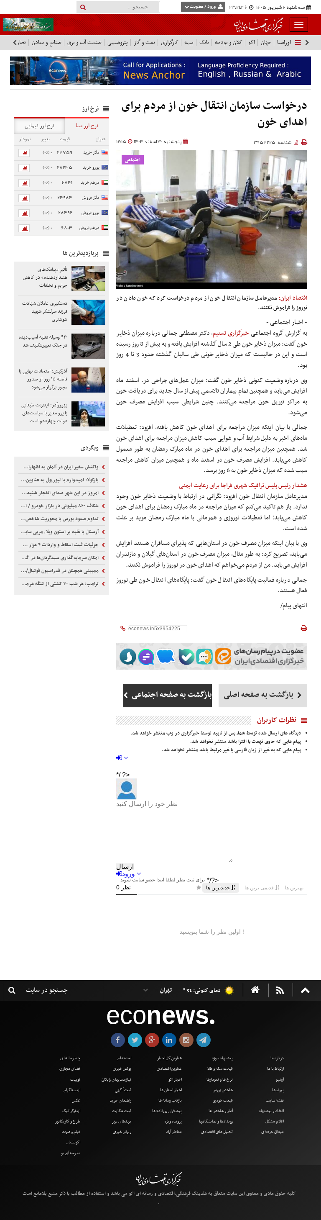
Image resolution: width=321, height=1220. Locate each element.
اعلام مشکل (274, 1121)
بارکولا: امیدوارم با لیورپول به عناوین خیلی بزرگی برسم (59, 480)
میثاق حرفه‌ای (272, 1131)
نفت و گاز (144, 42)
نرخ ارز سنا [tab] (87, 126)
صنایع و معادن (46, 42)
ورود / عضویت (203, 7)
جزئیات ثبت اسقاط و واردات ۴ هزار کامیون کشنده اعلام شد (59, 545)
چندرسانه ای (70, 1058)
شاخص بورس (223, 1090)
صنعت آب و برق (84, 42)
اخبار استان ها (171, 1090)
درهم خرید (90, 183)
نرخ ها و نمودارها (219, 1079)
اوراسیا (284, 42)
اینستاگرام (72, 1090)
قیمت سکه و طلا (220, 1068)
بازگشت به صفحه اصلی (259, 694)
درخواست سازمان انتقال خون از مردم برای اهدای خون (214, 114)
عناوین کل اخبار (169, 1058)
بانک (204, 42)
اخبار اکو (175, 1079)
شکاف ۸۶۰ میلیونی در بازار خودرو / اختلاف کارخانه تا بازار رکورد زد (59, 506)
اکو (251, 42)
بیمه (189, 42)
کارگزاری (169, 42)
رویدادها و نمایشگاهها (216, 1121)
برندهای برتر (121, 1121)
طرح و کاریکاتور (67, 1121)
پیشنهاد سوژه (222, 1058)
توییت (75, 1079)
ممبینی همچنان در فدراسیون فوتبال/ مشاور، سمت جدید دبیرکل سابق (59, 571)
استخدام (124, 1058)
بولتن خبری (122, 1068)
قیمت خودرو (223, 1100)
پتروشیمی (117, 42)
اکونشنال (73, 1142)
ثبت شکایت (121, 1111)
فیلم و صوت (71, 1131)
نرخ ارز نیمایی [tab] (39, 126)
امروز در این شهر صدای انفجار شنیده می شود (59, 493)
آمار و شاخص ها (221, 1111)
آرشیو (280, 1079)
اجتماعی (132, 160)
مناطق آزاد (174, 1131)
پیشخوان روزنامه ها (167, 1111)
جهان (266, 42)
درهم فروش (89, 228)
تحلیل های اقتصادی (217, 1131)
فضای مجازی (69, 1068)
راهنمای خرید (120, 1100)
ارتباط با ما (275, 1068)
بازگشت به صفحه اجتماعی (170, 694)
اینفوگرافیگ (71, 1111)
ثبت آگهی (123, 1090)
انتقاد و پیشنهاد (271, 1111)
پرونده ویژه (173, 1121)
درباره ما (277, 1058)
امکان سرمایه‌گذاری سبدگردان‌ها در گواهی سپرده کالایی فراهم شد (59, 558)
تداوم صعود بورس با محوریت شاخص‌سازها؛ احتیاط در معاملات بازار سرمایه (59, 519)
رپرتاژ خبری (122, 1131)
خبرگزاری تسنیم (231, 333)
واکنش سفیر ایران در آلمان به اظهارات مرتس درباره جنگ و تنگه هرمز (59, 467)
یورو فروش (90, 213)
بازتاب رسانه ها (170, 1100)
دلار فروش (90, 198)
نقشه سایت (275, 1100)
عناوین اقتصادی (169, 1068)
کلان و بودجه (228, 42)
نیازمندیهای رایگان (116, 1079)
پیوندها (278, 1090)
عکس (76, 1100)
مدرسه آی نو (70, 1153)
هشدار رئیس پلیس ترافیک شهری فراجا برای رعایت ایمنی (243, 485)
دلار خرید (91, 153)
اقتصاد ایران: (292, 298)
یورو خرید (91, 168)
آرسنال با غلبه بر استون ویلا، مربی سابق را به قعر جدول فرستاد (59, 532)
